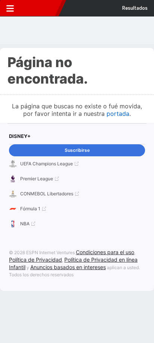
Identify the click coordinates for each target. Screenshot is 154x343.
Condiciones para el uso (105, 252)
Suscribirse (77, 150)
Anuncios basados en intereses (68, 267)
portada (118, 113)
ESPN (40, 8)
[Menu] (10, 8)
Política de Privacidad (35, 259)
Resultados (135, 8)
